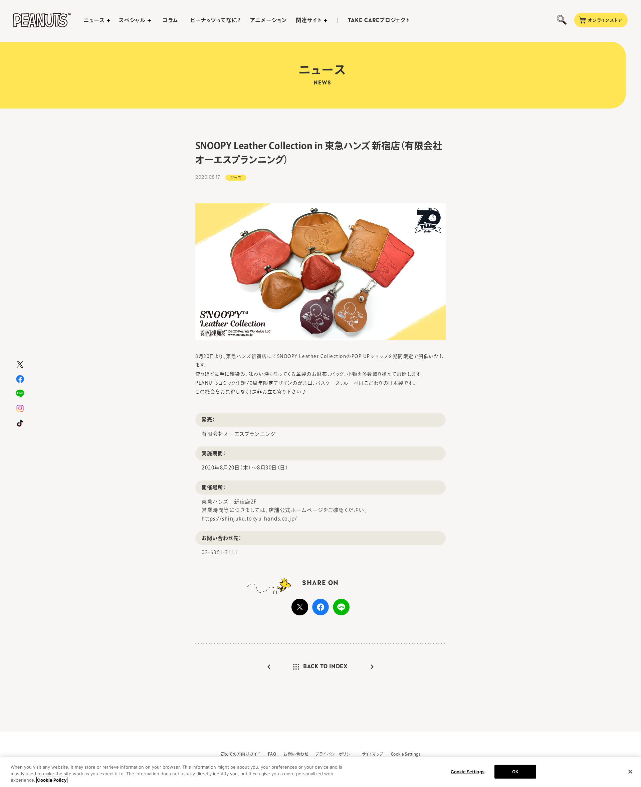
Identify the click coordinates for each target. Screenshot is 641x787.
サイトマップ (373, 754)
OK (515, 771)
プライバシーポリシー (335, 754)
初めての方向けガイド (241, 754)
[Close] (630, 771)
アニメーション (268, 20)
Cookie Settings (405, 754)
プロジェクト (379, 20)
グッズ (235, 178)
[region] (320, 772)
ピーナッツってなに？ (216, 20)
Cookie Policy (52, 780)
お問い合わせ (295, 754)
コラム (170, 20)
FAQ (272, 754)
